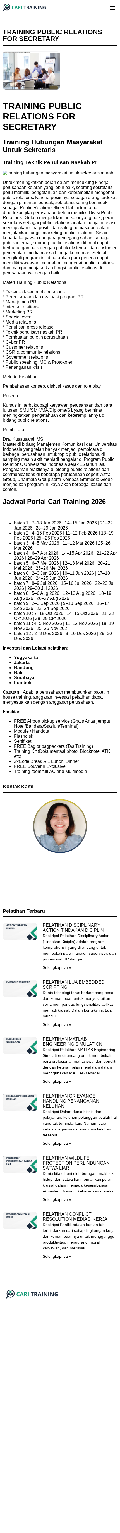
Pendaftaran (14, 1387)
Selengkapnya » (57, 967)
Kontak (9, 1379)
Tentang (10, 1371)
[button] (112, 7)
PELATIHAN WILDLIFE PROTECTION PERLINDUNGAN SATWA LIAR (76, 1163)
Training (10, 1354)
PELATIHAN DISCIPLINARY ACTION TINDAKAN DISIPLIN (73, 928)
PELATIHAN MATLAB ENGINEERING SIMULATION (72, 1041)
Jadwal (9, 1362)
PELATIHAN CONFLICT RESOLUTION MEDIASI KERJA (75, 1216)
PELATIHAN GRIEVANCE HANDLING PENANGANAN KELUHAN (71, 1101)
